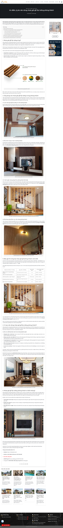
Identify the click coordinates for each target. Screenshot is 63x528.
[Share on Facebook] (20, 464)
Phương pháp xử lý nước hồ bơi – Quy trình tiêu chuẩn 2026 (29, 478)
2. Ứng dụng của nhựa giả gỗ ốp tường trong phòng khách (13, 29)
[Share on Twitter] (22, 464)
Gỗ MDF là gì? (6, 458)
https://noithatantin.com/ (12, 452)
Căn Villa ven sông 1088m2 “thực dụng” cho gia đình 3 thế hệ (29, 497)
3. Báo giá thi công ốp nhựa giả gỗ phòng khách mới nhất (12, 35)
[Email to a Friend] (23, 464)
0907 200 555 (54, 521)
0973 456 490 (19, 454)
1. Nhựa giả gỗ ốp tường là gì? (8, 28)
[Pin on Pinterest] (25, 464)
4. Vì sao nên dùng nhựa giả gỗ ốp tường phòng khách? (12, 36)
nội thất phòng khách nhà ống (15, 100)
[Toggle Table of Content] (42, 27)
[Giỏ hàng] (61, 2)
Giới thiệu (28, 1)
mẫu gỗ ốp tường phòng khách (12, 145)
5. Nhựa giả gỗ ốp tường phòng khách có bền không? (12, 37)
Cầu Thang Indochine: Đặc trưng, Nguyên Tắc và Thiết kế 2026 (17, 478)
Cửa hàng (46, 1)
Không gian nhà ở (33, 8)
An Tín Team (34, 13)
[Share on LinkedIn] (27, 464)
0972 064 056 (54, 519)
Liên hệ (56, 1)
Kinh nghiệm (51, 1)
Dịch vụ (37, 1)
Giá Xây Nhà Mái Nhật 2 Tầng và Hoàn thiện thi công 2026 (18, 497)
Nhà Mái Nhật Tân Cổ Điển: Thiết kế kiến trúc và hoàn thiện (40, 497)
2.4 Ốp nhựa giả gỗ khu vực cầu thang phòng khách (12, 34)
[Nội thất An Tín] (4, 2)
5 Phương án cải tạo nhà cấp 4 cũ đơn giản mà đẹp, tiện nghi (6, 497)
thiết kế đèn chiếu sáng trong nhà (15, 460)
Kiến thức (28, 8)
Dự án (42, 1)
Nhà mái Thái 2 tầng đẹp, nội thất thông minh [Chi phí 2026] (41, 477)
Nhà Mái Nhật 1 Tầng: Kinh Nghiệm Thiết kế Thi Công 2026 (6, 478)
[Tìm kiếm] (59, 2)
